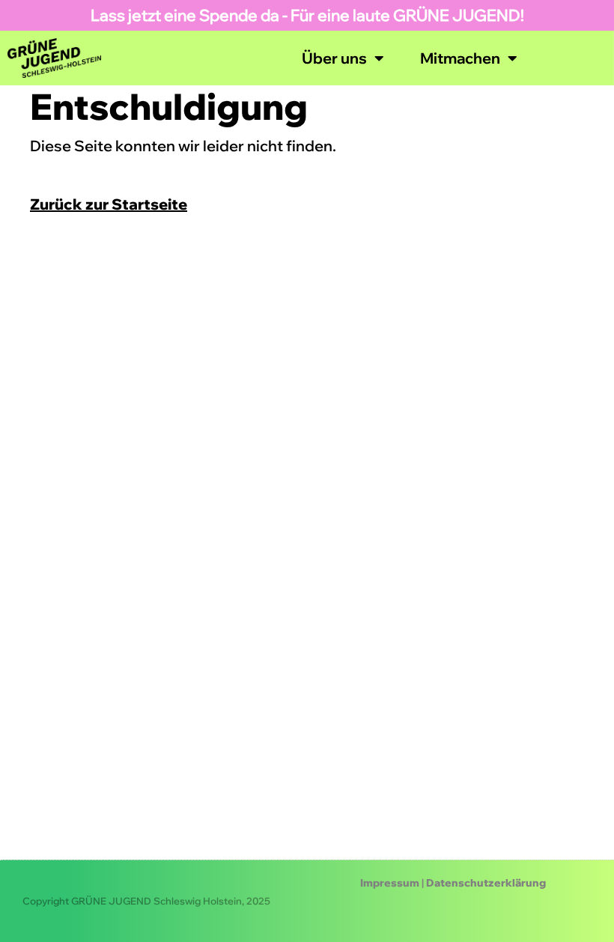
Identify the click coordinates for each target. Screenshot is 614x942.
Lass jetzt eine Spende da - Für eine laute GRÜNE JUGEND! (307, 15)
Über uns (334, 58)
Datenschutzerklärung (486, 883)
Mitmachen (460, 58)
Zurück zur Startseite (108, 204)
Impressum (389, 883)
